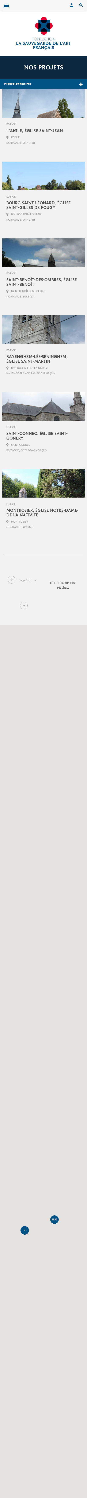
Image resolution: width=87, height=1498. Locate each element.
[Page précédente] (11, 580)
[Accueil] (43, 33)
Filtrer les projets (17, 84)
